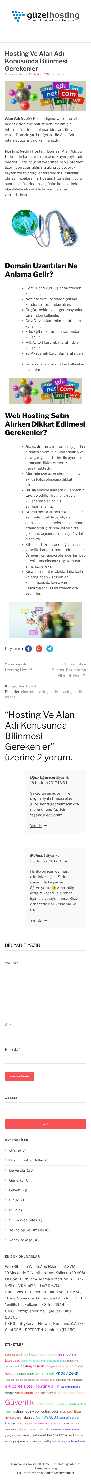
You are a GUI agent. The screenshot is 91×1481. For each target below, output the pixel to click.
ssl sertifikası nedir (71, 1393)
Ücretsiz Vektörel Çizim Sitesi (51, 1403)
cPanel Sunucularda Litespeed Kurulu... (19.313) (45, 1298)
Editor (9, 74)
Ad (8, 1025)
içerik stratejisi (49, 1354)
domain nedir (45, 1373)
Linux (14, 1200)
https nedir (67, 1435)
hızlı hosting (67, 1354)
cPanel (15, 1150)
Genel (31, 686)
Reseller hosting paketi (18, 1379)
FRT (20, 1472)
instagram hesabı (30, 1360)
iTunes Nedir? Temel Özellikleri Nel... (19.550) (43, 1292)
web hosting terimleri (49, 1441)
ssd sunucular (28, 1393)
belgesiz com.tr (25, 1373)
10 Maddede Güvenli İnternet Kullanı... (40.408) (45, 1273)
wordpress (24, 1423)
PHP (13, 1210)
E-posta (12, 1049)
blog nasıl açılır (12, 1354)
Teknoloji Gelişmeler (26, 1230)
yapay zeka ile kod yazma (18, 1435)
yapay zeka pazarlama (25, 1441)
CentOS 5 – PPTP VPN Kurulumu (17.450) (40, 1330)
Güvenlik (16, 1190)
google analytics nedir (43, 1379)
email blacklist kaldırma (53, 1360)
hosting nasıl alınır (34, 1366)
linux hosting (31, 1354)
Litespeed (12, 1360)
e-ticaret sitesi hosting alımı (32, 1386)
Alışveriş (53, 1366)
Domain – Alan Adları (26, 1160)
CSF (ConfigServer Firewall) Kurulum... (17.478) (45, 1323)
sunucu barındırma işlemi (46, 1423)
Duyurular (17, 1170)
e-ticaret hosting (45, 1435)
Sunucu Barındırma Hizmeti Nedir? (69, 670)
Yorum (11, 963)
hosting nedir (46, 692)
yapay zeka (67, 1373)
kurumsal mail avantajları (69, 1379)
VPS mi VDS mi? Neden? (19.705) (33, 1286)
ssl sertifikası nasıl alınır (34, 1429)
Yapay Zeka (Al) (21, 1240)
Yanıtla (36, 826)
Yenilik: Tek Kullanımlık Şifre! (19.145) (36, 1304)
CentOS (42, 1417)
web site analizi (69, 1386)
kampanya (47, 1393)
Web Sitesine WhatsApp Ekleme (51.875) (40, 1266)
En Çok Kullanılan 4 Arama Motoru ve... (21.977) (44, 1279)
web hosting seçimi (47, 1411)
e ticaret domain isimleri (66, 1429)
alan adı (27, 692)
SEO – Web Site (22, 1220)
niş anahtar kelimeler (73, 1441)
